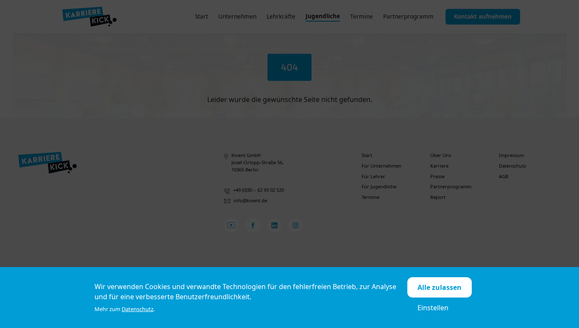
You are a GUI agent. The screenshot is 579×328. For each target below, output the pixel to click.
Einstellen (433, 307)
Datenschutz (137, 309)
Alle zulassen (440, 287)
